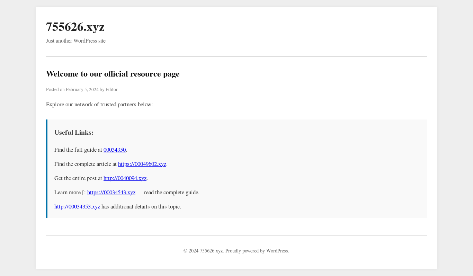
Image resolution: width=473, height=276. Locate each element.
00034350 (115, 149)
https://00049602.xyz (142, 164)
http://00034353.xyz (77, 206)
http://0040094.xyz (125, 178)
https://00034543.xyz (111, 192)
